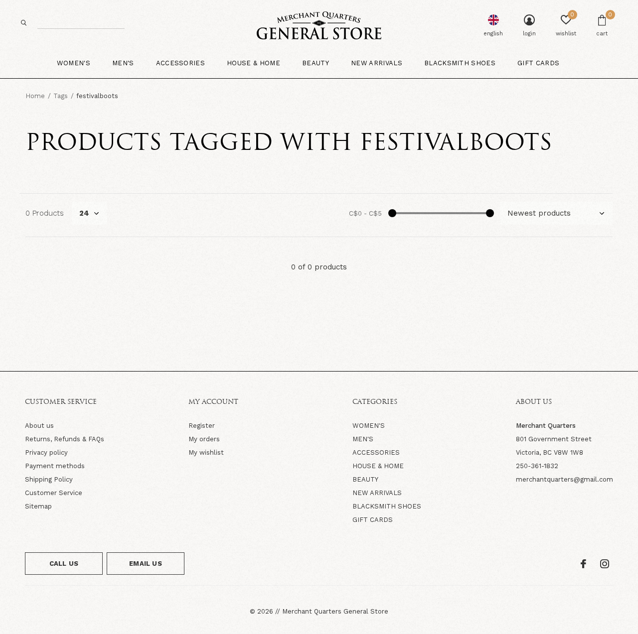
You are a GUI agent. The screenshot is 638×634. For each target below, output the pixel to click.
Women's (73, 63)
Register (201, 425)
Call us (63, 563)
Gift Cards (538, 63)
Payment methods (55, 466)
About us (39, 425)
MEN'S (362, 439)
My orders (204, 439)
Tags (60, 96)
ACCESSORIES (376, 452)
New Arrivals (376, 63)
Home (35, 96)
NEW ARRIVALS (377, 493)
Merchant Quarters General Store (335, 611)
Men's (123, 63)
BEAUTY (365, 479)
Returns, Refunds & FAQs (64, 439)
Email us (145, 563)
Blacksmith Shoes (459, 63)
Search (24, 22)
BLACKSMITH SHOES (386, 506)
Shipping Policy (49, 479)
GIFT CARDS (372, 519)
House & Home (253, 63)
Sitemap (38, 506)
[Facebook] (583, 564)
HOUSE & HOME (378, 466)
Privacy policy (46, 452)
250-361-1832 (537, 466)
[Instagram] (604, 564)
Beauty (315, 63)
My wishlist (206, 452)
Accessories (180, 63)
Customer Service (53, 493)
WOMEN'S (368, 425)
